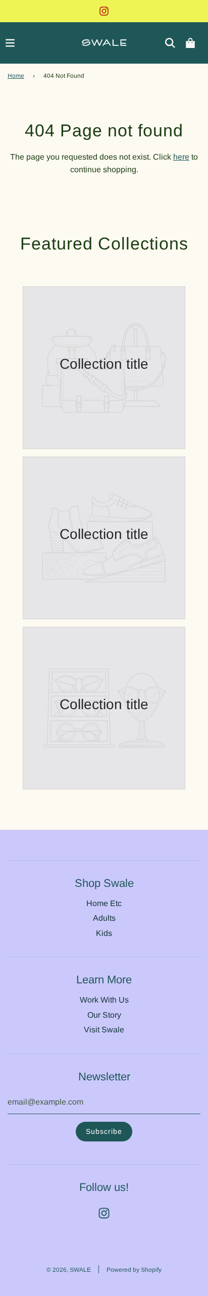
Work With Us (104, 999)
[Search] (170, 43)
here (181, 157)
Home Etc (104, 903)
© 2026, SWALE (68, 1269)
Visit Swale (104, 1029)
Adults (104, 918)
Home (16, 75)
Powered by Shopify (134, 1269)
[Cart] (190, 43)
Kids (104, 933)
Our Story (104, 1015)
